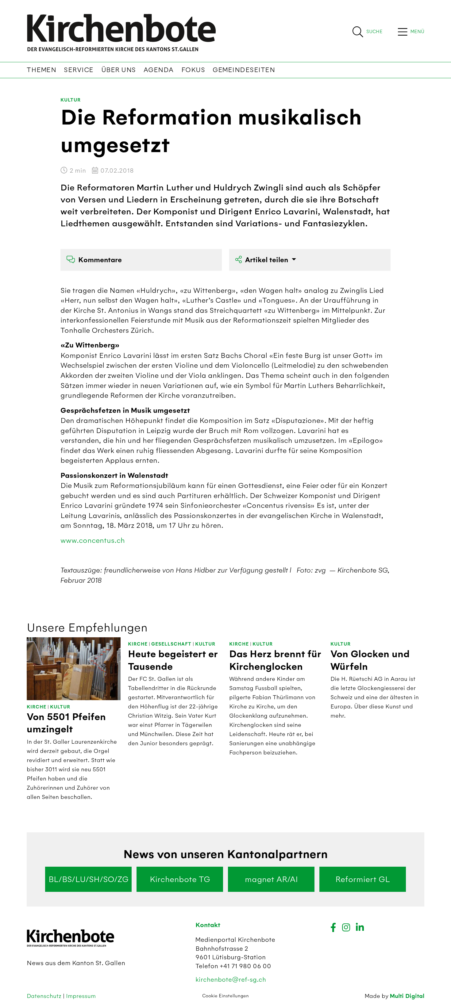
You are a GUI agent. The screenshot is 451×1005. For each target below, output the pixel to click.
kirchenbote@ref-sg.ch (230, 979)
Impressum (81, 995)
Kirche (36, 707)
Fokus (193, 70)
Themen (41, 70)
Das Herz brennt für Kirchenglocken (275, 660)
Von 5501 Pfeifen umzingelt (66, 723)
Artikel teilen (267, 259)
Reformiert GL (362, 879)
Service (79, 70)
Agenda (159, 70)
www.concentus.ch (92, 540)
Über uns (118, 70)
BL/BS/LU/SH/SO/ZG (88, 879)
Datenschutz (45, 995)
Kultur (70, 100)
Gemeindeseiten (244, 70)
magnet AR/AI (271, 879)
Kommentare (100, 259)
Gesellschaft (171, 644)
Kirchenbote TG (180, 879)
